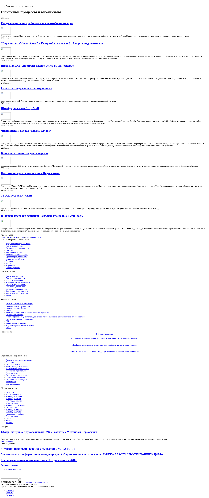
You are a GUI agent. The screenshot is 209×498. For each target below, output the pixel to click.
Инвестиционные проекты (17, 255)
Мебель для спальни (14, 401)
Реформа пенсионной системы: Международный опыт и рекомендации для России (104, 351)
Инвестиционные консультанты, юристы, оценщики (27, 312)
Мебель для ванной (14, 396)
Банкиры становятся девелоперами (24, 153)
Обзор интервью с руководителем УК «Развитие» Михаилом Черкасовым (49, 431)
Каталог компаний (13, 469)
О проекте (10, 491)
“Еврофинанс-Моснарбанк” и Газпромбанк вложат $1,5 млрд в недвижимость (52, 43)
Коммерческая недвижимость (18, 282)
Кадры (8, 263)
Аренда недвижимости (15, 278)
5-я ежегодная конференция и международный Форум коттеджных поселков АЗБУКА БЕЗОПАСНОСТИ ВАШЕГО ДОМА (82, 454)
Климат (9, 420)
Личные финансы (13, 268)
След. (27, 237)
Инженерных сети (13, 364)
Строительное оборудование (17, 379)
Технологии (11, 382)
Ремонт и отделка (13, 373)
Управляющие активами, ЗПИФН (20, 325)
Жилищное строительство (16, 371)
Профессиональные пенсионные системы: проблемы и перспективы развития (104, 345)
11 (20, 237)
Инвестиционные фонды (16, 308)
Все (39, 237)
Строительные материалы (16, 375)
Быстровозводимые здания (17, 366)
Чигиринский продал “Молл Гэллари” (26, 130)
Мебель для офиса (13, 412)
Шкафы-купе (11, 407)
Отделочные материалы (16, 377)
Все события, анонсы (10, 465)
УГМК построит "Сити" (17, 195)
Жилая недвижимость (15, 280)
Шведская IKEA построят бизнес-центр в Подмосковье (37, 65)
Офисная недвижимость (16, 285)
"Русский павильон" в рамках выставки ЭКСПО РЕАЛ (38, 448)
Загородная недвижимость (17, 293)
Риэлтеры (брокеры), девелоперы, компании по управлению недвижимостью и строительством (45, 317)
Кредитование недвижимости (18, 244)
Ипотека (9, 250)
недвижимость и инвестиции (36, 482)
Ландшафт (10, 362)
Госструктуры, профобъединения (19, 319)
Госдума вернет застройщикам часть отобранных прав (37, 23)
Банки (8, 310)
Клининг (9, 423)
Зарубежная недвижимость (17, 291)
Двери (8, 418)
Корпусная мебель (13, 394)
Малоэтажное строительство (17, 369)
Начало (4, 237)
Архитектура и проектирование (19, 360)
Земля (8, 295)
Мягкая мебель (12, 403)
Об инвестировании (104, 334)
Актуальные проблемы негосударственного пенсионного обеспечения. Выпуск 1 (104, 338)
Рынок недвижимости (15, 276)
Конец (33, 237)
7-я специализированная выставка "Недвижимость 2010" (39, 460)
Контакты (10, 495)
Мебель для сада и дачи (15, 405)
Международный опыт (15, 259)
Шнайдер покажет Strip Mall (20, 108)
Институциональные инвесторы (19, 304)
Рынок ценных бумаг (14, 246)
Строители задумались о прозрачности (26, 88)
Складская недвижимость (16, 289)
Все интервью (7, 441)
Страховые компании (14, 315)
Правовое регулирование (16, 257)
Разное (8, 328)
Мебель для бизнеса (14, 410)
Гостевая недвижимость (16, 287)
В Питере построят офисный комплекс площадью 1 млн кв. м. (42, 215)
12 (23, 237)
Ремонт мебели (12, 416)
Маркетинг (10, 265)
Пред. (10, 237)
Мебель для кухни (13, 399)
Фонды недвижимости (15, 252)
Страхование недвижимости (17, 248)
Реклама (9, 493)
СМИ (8, 321)
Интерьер (10, 392)
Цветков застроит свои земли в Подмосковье (30, 173)
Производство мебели (15, 414)
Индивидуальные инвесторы (18, 306)
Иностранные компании (16, 323)
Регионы (9, 261)
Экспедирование (13, 384)
